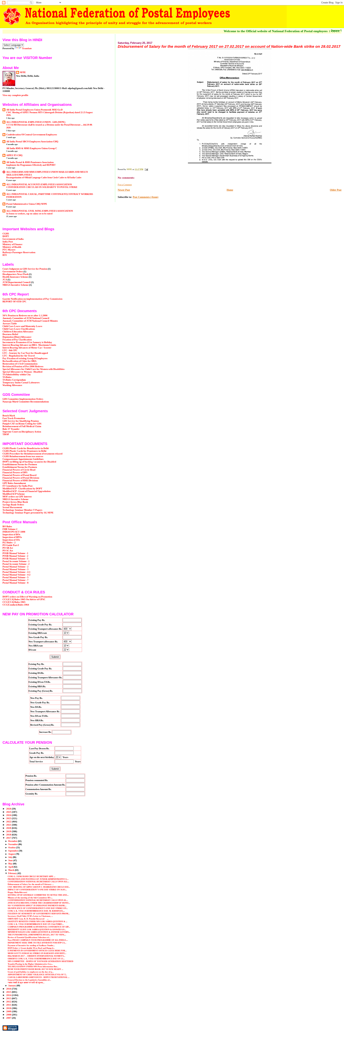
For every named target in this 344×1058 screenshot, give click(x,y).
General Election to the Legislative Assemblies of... (29, 980)
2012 (9, 1001)
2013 (9, 998)
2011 (9, 1005)
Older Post (335, 190)
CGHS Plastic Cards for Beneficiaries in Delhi (26, 448)
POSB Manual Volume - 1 (15, 553)
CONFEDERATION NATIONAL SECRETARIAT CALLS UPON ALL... (38, 881)
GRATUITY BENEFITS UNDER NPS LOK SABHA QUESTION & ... (37, 921)
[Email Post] (146, 169)
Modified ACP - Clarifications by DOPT (22, 488)
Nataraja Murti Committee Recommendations (26, 401)
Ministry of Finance (12, 244)
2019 (9, 831)
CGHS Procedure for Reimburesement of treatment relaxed (32, 453)
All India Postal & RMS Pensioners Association (30, 162)
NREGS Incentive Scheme (15, 285)
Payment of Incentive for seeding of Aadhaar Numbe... (31, 945)
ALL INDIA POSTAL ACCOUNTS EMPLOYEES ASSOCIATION (39, 184)
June (10, 860)
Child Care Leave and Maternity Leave (22, 326)
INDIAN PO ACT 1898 (14, 532)
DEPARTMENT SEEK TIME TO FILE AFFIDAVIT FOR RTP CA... (37, 943)
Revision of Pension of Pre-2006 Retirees (23, 366)
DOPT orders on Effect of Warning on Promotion (27, 597)
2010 (9, 1008)
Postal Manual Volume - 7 (15, 580)
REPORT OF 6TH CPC (14, 301)
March (11, 870)
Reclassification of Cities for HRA (19, 361)
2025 (9, 812)
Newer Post (124, 190)
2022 (9, 821)
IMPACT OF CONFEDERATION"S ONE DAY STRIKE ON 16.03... (37, 890)
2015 (9, 992)
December (13, 841)
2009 (9, 1011)
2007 (9, 1018)
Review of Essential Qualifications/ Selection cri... (29, 937)
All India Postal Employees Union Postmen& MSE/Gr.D (34, 110)
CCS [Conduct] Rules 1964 (16, 605)
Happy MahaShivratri (18, 892)
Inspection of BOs (11, 534)
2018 (9, 834)
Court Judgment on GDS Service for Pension (25, 269)
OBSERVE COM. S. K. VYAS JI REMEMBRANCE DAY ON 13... (36, 959)
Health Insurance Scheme (15, 277)
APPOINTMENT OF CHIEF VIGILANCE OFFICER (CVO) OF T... (37, 974)
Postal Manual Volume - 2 (15, 566)
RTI (5, 255)
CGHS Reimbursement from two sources (23, 456)
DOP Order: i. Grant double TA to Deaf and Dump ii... (31, 948)
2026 (9, 809)
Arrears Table (10, 323)
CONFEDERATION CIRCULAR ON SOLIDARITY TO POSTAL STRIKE (41, 187)
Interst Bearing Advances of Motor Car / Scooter (27, 347)
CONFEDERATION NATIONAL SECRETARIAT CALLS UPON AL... (38, 900)
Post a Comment (125, 184)
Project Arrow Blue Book (15, 502)
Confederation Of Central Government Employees (31, 134)
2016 (9, 989)
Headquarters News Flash (15, 274)
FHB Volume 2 (10, 529)
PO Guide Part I (11, 545)
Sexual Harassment (12, 507)
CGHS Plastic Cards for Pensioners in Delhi (24, 451)
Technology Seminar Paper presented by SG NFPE (28, 512)
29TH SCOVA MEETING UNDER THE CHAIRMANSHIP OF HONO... (39, 903)
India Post (8, 241)
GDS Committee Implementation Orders (23, 399)
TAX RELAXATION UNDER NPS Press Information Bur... (33, 966)
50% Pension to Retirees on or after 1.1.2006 (25, 315)
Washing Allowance (12, 385)
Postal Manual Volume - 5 (15, 577)
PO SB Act (8, 548)
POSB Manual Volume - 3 (15, 558)
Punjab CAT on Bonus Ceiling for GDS (22, 423)
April (11, 867)
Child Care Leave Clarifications (19, 329)
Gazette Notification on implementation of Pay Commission (32, 299)
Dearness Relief (10, 334)
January (12, 985)
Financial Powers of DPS (15, 472)
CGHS (6, 233)
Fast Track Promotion (14, 418)
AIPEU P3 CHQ (14, 155)
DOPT (6, 236)
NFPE (23, 72)
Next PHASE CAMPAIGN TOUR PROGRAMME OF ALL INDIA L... (38, 940)
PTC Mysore (9, 249)
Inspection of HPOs (12, 537)
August (12, 854)
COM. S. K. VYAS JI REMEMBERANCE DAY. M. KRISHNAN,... (36, 911)
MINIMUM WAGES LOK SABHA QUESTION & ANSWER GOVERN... (39, 932)
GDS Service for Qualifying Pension (21, 421)
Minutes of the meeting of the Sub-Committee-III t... (30, 898)
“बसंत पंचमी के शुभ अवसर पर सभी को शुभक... (26, 982)
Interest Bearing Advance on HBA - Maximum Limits (29, 345)
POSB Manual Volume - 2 (15, 556)
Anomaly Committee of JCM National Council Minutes (30, 321)
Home (230, 190)
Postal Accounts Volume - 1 (16, 561)
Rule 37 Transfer (11, 429)
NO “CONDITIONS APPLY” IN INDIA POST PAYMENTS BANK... (37, 905)
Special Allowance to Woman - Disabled (22, 372)
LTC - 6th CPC (10, 350)
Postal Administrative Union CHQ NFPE (26, 204)
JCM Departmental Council (16, 282)
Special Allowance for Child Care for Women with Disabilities (33, 369)
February (12, 873)
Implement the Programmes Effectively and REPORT (31, 165)
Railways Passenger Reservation (19, 252)
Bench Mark (9, 415)
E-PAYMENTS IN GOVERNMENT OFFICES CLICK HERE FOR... (37, 950)
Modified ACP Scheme (14, 494)
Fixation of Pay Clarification (17, 339)
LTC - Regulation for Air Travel (19, 356)
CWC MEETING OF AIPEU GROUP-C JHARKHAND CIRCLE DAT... (39, 887)
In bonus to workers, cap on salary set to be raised (29, 213)
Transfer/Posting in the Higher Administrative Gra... (30, 964)
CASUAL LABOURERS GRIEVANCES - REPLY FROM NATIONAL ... (39, 977)
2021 (9, 825)
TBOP (6, 434)
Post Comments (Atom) (145, 197)
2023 (9, 818)
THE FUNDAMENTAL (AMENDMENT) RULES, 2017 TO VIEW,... (37, 935)
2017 (9, 838)
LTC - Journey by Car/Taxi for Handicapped (25, 353)
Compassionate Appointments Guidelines (23, 459)
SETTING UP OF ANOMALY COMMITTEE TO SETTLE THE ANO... (38, 895)
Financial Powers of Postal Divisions (21, 478)
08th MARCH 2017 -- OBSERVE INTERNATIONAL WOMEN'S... (36, 956)
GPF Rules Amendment (14, 483)
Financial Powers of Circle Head (19, 470)
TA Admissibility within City (17, 374)
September (13, 851)
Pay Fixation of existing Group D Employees (25, 358)
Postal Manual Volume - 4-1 (16, 572)
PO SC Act (8, 550)
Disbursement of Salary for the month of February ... (31, 884)
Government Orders (13, 271)
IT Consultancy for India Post (17, 486)
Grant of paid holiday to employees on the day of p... (31, 972)
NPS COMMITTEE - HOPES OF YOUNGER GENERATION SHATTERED (40, 961)
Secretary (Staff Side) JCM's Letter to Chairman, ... (30, 916)
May (10, 863)
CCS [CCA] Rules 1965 (14, 602)
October (12, 847)
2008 (9, 1014)
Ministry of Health (12, 247)
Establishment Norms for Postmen (20, 464)
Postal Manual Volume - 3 (15, 569)
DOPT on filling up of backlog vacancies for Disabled (29, 462)
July (10, 857)
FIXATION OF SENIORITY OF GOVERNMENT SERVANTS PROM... (39, 913)
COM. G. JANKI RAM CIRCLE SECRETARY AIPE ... (31, 876)
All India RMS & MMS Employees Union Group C (31, 148)
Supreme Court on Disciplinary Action (22, 431)
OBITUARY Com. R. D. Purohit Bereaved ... (28, 919)
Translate (27, 48)
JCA (5, 279)
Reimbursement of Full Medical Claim (22, 426)
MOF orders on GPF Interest (17, 496)
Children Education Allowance (18, 331)
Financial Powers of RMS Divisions (20, 480)
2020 (9, 828)
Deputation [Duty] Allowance (17, 337)
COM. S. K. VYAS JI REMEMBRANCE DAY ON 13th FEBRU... (36, 924)
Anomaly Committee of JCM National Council (26, 318)
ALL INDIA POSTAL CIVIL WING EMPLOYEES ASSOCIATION (39, 211)
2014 (9, 995)
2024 (9, 815)
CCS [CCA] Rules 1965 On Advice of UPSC (24, 599)
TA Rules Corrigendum (14, 380)
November (13, 844)
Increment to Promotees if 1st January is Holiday (27, 342)
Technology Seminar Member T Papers (22, 510)
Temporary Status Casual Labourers (21, 382)
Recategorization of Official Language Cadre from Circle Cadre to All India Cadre (43, 177)
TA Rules (7, 377)
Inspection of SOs (11, 540)
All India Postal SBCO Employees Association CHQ (32, 141)
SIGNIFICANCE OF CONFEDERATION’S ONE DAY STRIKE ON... (38, 908)
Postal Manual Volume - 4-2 (16, 575)
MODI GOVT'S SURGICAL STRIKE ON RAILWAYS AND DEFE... (37, 953)
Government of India (13, 239)
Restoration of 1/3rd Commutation (20, 364)
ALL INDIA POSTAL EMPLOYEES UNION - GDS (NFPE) (35, 122)
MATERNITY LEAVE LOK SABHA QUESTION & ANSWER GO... (37, 929)
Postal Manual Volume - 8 (15, 583)
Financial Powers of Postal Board (19, 475)
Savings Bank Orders (13, 504)
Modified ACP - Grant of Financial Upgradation (27, 491)
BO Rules (7, 526)
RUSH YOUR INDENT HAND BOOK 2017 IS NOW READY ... (35, 969)
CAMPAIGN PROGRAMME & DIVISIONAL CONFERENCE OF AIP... (39, 927)
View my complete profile (15, 95)
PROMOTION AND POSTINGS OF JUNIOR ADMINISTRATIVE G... (38, 879)
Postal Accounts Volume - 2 (16, 564)
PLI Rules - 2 (9, 542)
